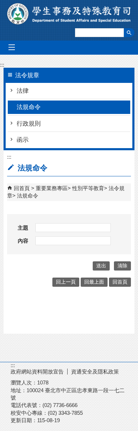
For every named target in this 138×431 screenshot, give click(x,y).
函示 (23, 139)
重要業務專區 (52, 188)
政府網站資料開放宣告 (37, 372)
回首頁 (22, 188)
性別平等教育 (88, 188)
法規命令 (29, 107)
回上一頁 (66, 282)
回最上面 (94, 282)
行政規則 (29, 123)
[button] (129, 32)
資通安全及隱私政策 (95, 372)
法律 (23, 90)
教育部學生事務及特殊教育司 (69, 14)
